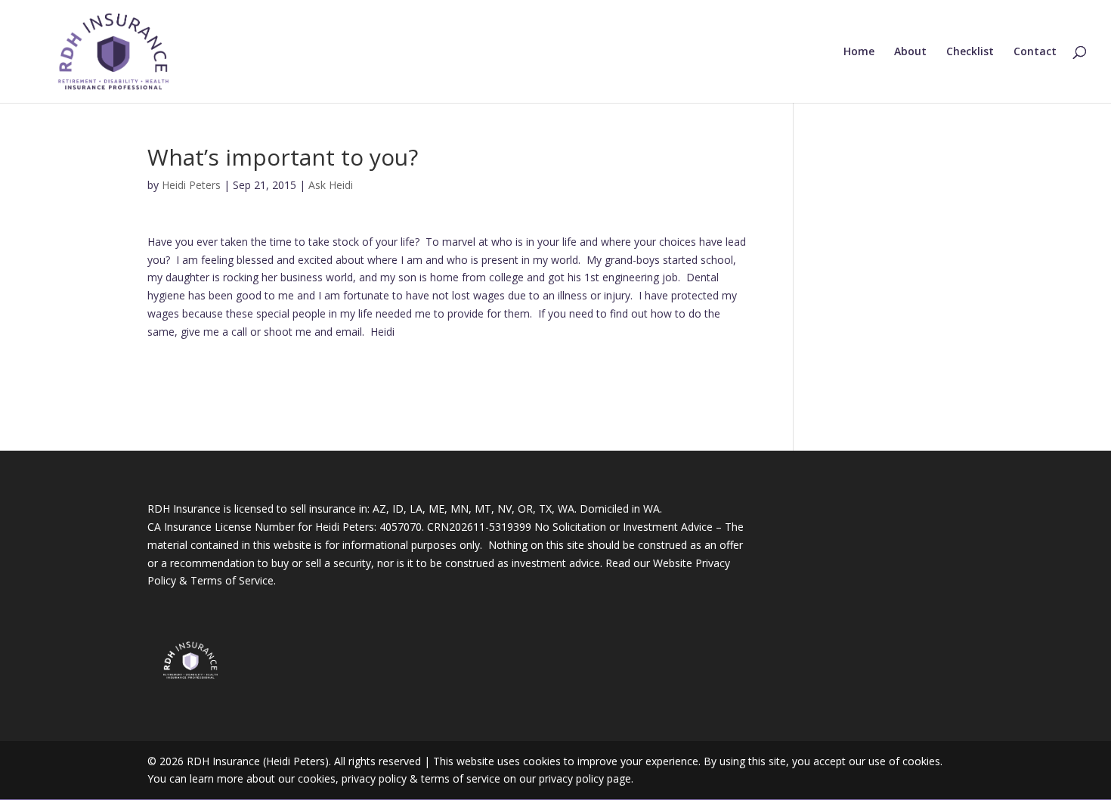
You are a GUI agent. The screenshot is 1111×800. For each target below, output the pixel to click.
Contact (1035, 52)
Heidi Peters (191, 185)
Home (858, 52)
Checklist (970, 52)
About (910, 52)
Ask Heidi (330, 185)
